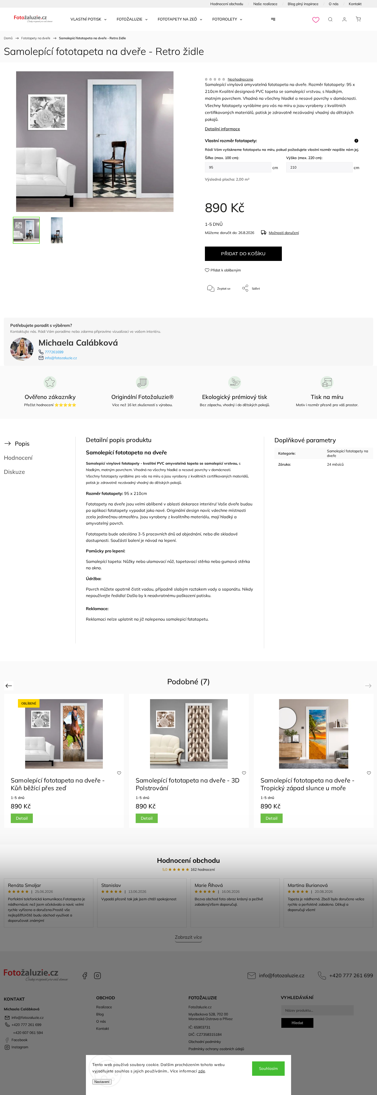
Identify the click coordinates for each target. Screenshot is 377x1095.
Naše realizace (265, 4)
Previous (9, 686)
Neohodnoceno (240, 79)
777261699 (54, 352)
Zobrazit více (188, 937)
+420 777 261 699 (351, 975)
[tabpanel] (314, 761)
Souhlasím (268, 1068)
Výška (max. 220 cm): (304, 157)
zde (201, 1071)
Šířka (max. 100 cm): (222, 157)
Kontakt (355, 4)
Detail (22, 818)
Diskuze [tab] (14, 471)
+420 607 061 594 (27, 1032)
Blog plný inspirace (303, 4)
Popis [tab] (22, 443)
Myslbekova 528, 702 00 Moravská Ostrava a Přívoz (210, 1016)
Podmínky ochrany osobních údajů (216, 1049)
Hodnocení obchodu (226, 4)
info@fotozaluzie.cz (61, 358)
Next (369, 686)
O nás (334, 4)
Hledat (297, 1023)
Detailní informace (222, 128)
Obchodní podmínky (204, 1041)
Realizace (104, 1007)
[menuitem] (88, 19)
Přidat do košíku (243, 253)
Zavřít (348, 305)
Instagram (97, 976)
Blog (100, 1014)
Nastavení (102, 1082)
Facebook (84, 976)
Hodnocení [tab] (18, 457)
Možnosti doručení (284, 232)
